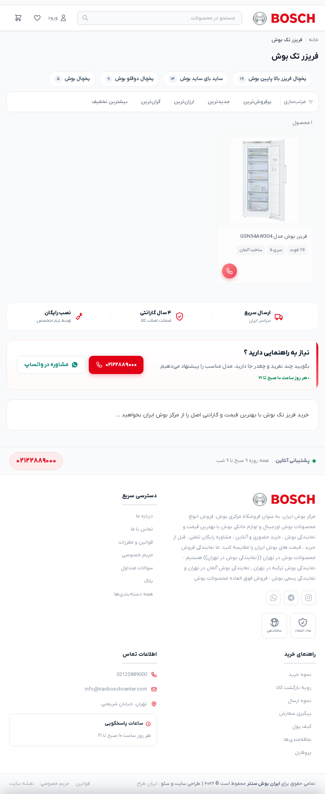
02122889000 (132, 674)
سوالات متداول (137, 568)
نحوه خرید (300, 674)
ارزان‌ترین (184, 101)
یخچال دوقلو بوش (130, 78)
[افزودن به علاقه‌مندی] (226, 142)
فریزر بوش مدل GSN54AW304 (273, 236)
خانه (314, 39)
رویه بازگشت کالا (294, 687)
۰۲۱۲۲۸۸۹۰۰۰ (121, 364)
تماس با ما (142, 529)
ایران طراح (147, 784)
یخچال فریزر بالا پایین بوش (273, 78)
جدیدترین (219, 101)
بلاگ (148, 581)
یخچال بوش (73, 78)
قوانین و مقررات (136, 542)
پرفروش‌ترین (257, 101)
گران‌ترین (151, 101)
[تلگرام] (291, 598)
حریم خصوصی (137, 555)
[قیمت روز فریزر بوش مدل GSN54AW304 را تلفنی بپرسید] (229, 270)
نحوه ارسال (300, 700)
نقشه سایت (22, 784)
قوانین (83, 784)
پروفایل (303, 752)
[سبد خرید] (18, 18)
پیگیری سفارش (295, 713)
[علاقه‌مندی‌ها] (37, 18)
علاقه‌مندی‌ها (298, 739)
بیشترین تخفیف (110, 101)
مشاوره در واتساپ (46, 364)
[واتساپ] (273, 598)
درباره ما (144, 516)
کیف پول (302, 726)
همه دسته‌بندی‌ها (133, 594)
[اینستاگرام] (308, 598)
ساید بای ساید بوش (197, 78)
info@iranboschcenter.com (116, 689)
